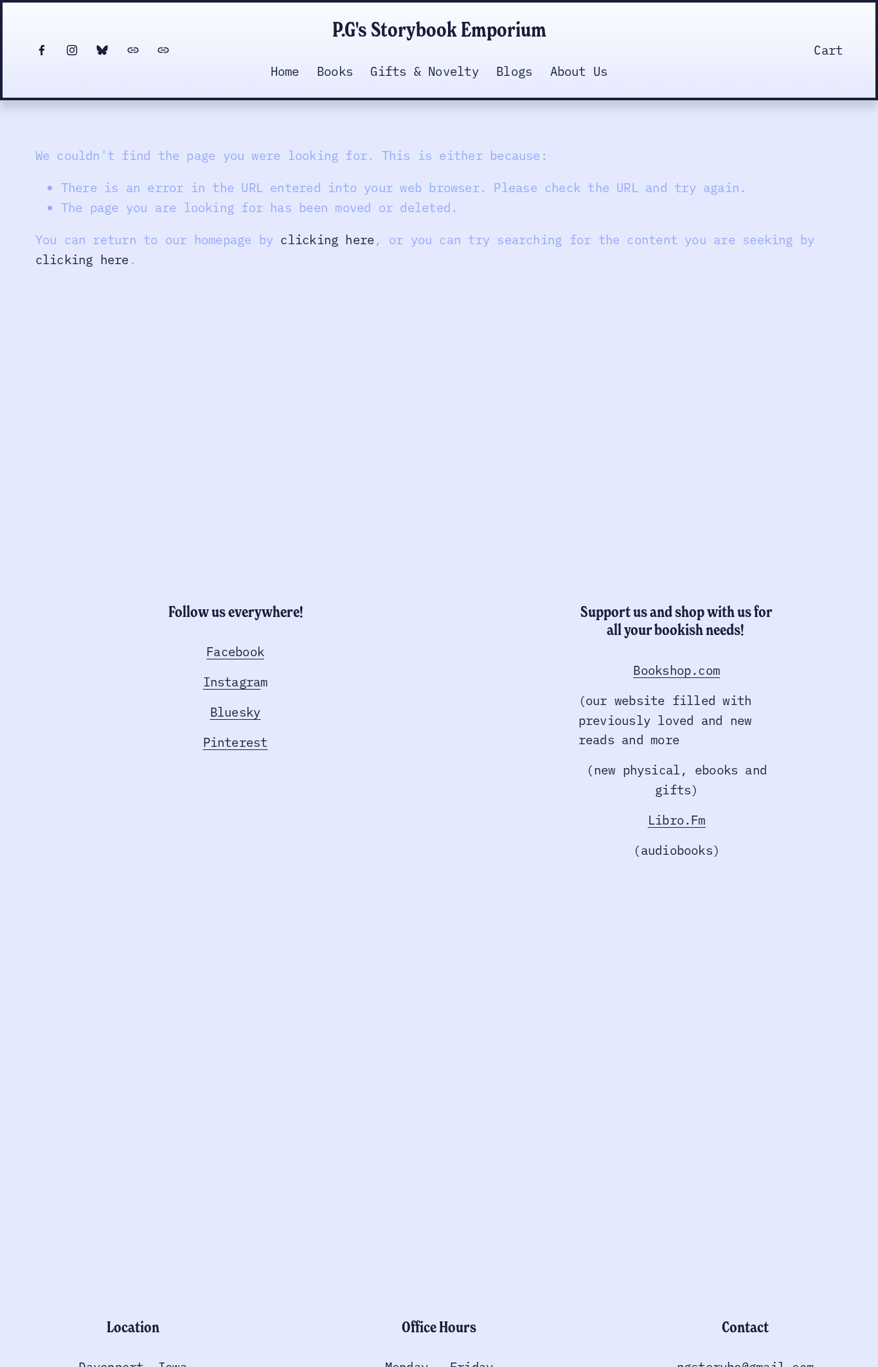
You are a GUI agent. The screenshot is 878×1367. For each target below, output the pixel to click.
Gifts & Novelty (424, 70)
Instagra (232, 681)
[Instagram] (72, 50)
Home (285, 70)
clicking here (327, 238)
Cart (828, 49)
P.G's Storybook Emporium (439, 29)
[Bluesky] (102, 50)
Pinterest (235, 741)
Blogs (514, 70)
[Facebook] (41, 50)
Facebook (235, 650)
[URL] (133, 50)
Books (335, 70)
